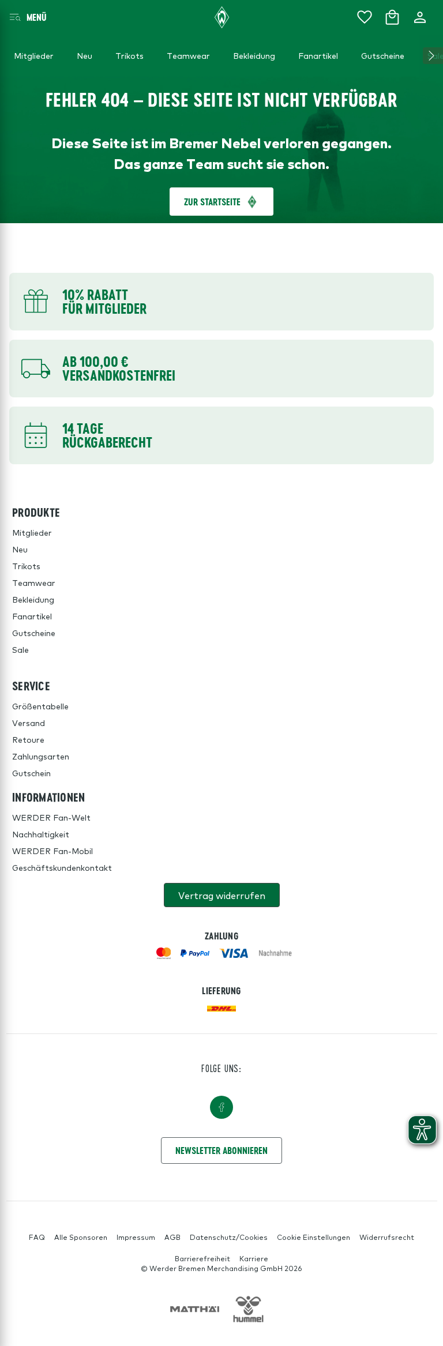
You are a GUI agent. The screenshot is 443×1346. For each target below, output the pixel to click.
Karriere (253, 1258)
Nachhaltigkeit (40, 834)
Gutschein (31, 773)
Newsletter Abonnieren (221, 1150)
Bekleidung (33, 599)
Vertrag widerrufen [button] (221, 895)
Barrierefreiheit (202, 1258)
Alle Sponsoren (80, 1237)
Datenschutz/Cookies (229, 1237)
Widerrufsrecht (386, 1237)
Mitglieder (32, 532)
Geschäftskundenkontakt (62, 867)
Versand (28, 722)
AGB (172, 1237)
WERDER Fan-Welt (51, 817)
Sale (20, 649)
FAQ (37, 1237)
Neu (20, 549)
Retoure (28, 739)
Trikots (26, 566)
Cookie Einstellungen (313, 1237)
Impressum (136, 1237)
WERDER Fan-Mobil (52, 850)
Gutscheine (33, 632)
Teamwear (33, 582)
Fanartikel (32, 616)
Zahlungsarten (40, 756)
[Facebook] (221, 1107)
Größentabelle (40, 706)
